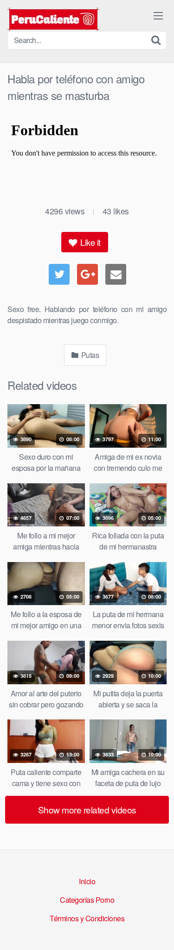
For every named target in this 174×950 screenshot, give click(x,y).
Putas (89, 355)
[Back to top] (157, 930)
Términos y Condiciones (87, 918)
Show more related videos (87, 809)
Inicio (87, 881)
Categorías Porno (87, 899)
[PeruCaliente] (53, 19)
